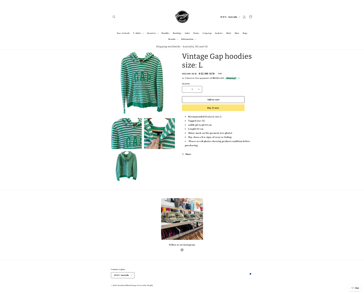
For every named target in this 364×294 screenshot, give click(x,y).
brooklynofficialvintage (127, 285)
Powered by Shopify (145, 285)
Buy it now (213, 107)
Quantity (186, 83)
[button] (114, 17)
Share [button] (188, 154)
